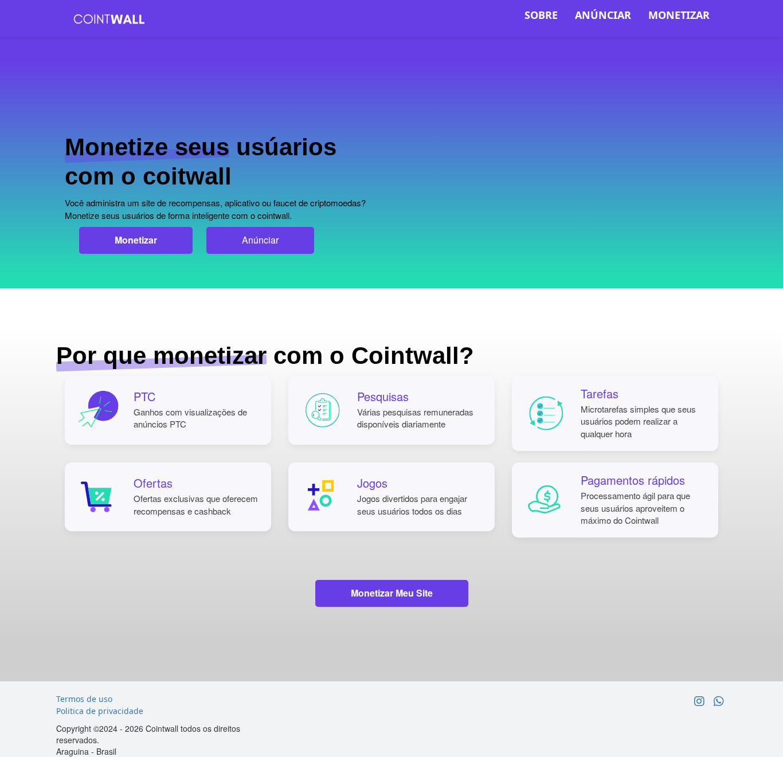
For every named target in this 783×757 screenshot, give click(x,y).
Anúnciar (260, 239)
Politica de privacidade (99, 710)
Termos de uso (84, 698)
